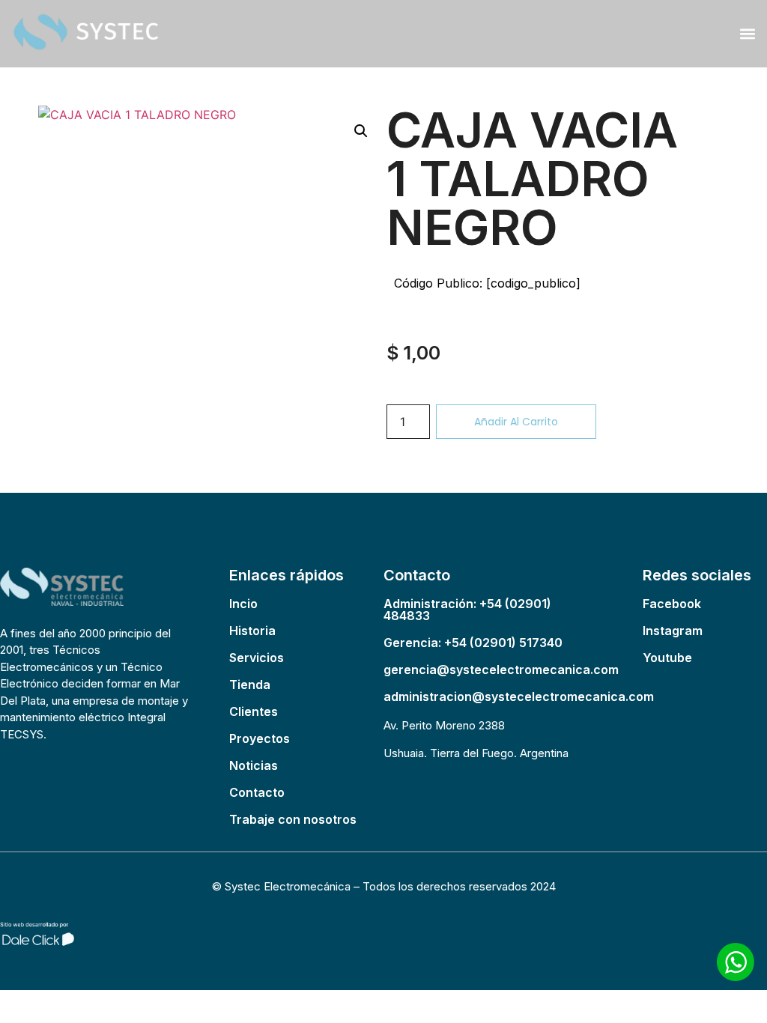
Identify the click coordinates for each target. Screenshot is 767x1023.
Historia (252, 630)
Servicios (256, 657)
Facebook (672, 603)
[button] (747, 33)
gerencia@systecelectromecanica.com (501, 669)
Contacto (257, 792)
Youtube (667, 657)
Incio (243, 603)
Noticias (253, 765)
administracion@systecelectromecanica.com (519, 696)
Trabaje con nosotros (293, 819)
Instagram (673, 630)
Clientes (253, 711)
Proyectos (259, 738)
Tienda (249, 684)
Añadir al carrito (516, 421)
